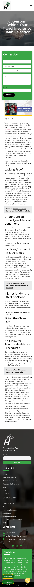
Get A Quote (8, 582)
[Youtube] (21, 545)
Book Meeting (8, 576)
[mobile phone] (27, 580)
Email (5, 455)
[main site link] (7, 5)
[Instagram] (17, 545)
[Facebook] (13, 545)
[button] (30, 5)
